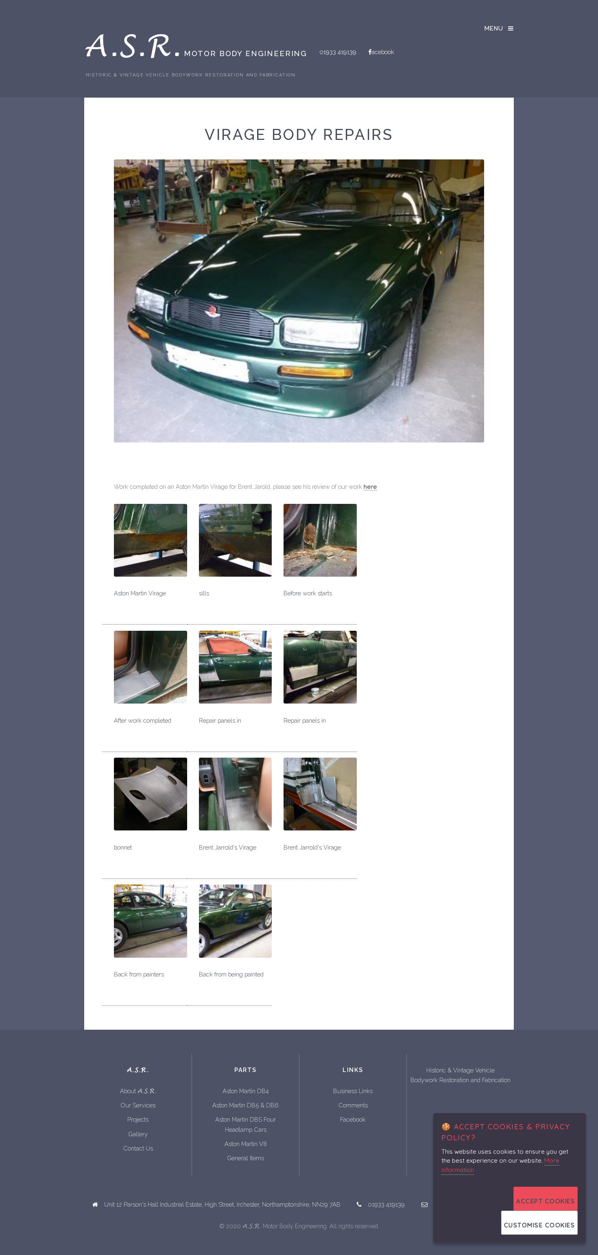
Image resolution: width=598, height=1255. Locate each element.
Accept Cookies (545, 1201)
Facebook (353, 1119)
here (370, 486)
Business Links (353, 1090)
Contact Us (138, 1148)
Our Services (137, 1105)
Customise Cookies (539, 1225)
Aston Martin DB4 (246, 1090)
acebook (382, 51)
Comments (353, 1105)
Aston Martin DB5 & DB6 (245, 1105)
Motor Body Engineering (195, 52)
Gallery (138, 1134)
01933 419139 (337, 51)
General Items (245, 1158)
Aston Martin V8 (246, 1143)
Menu (494, 28)
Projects (137, 1119)
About (138, 1091)
